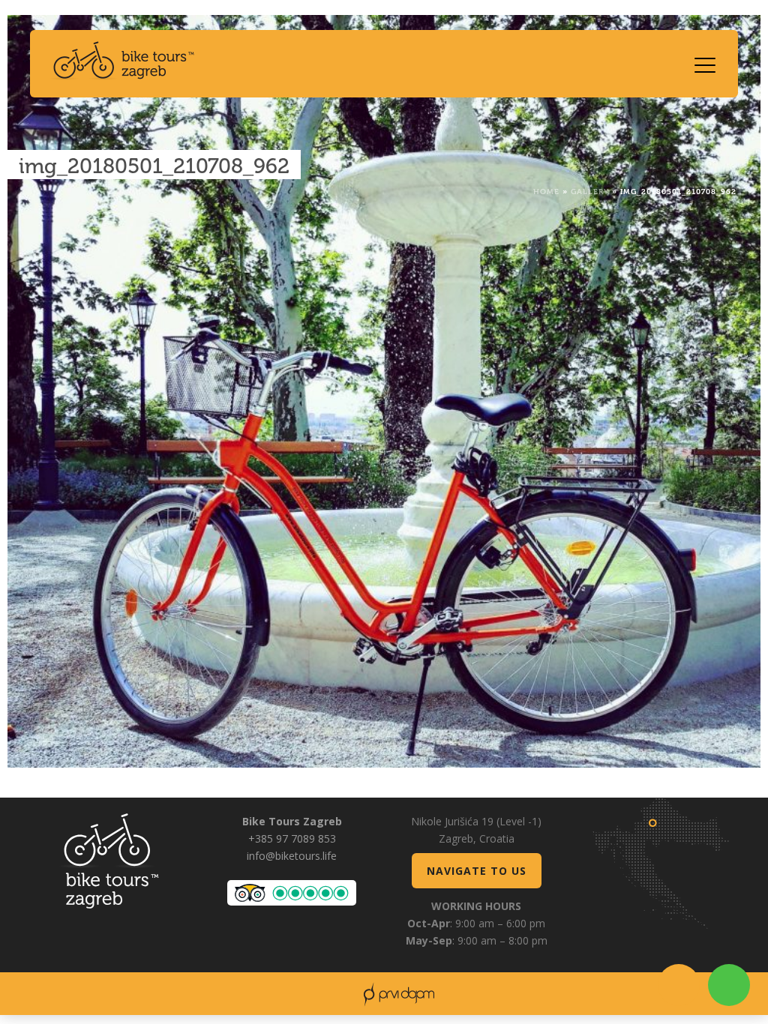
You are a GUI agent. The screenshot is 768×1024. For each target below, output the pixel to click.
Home (546, 191)
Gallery (590, 191)
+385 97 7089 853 (292, 838)
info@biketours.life (292, 856)
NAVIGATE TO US (476, 871)
